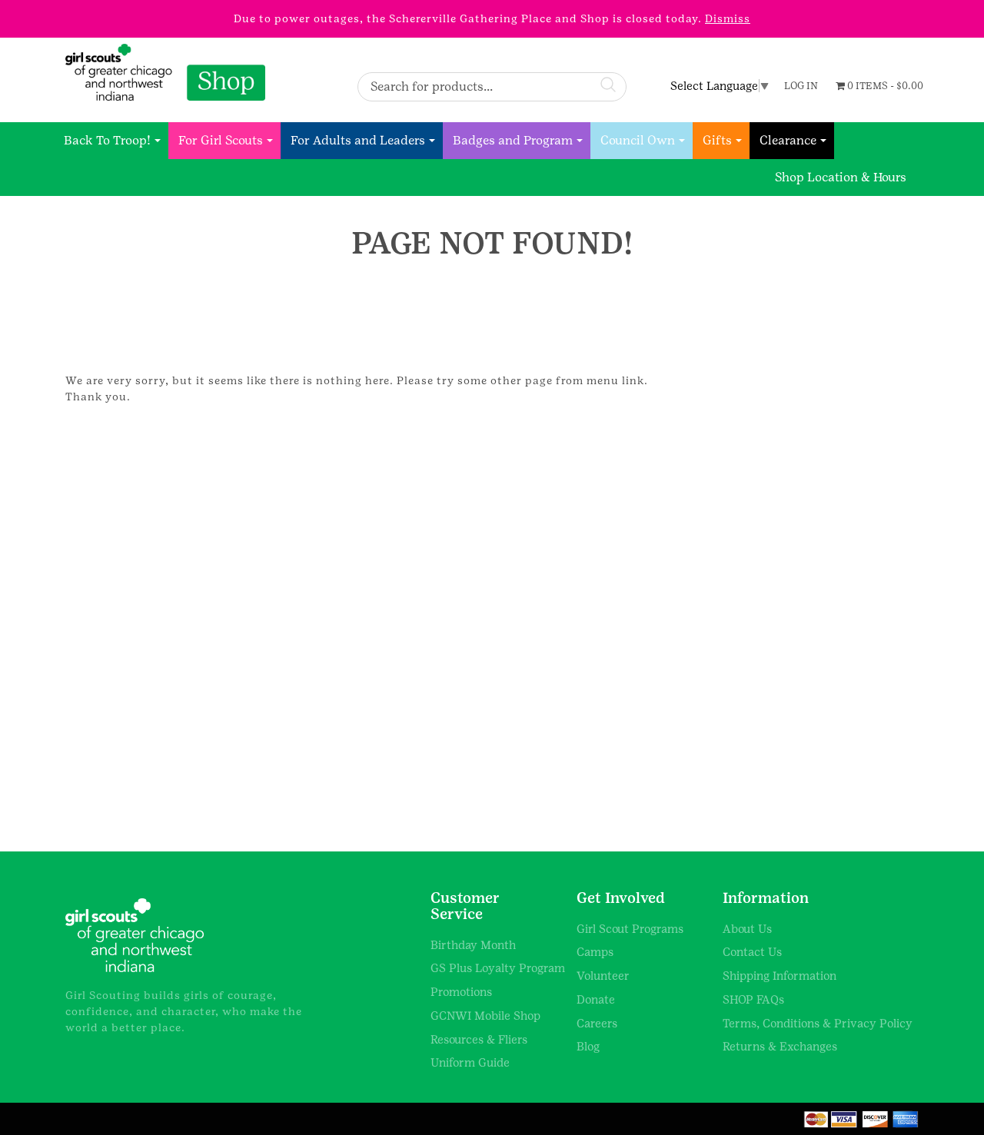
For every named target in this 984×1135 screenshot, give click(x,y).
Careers (597, 1023)
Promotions (461, 991)
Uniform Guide (470, 1062)
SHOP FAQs (753, 999)
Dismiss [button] (727, 18)
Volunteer (603, 975)
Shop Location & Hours (840, 177)
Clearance (788, 140)
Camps (595, 951)
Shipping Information (779, 975)
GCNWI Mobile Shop (485, 1015)
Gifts (717, 140)
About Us (747, 928)
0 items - (884, 85)
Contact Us (752, 951)
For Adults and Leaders (358, 140)
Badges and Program (513, 140)
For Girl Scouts (220, 140)
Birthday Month (473, 944)
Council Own (637, 140)
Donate (596, 999)
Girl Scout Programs (630, 928)
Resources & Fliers (478, 1039)
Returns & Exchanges (780, 1046)
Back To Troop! (107, 140)
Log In (801, 85)
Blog (588, 1046)
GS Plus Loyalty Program (497, 967)
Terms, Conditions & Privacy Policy (818, 1023)
